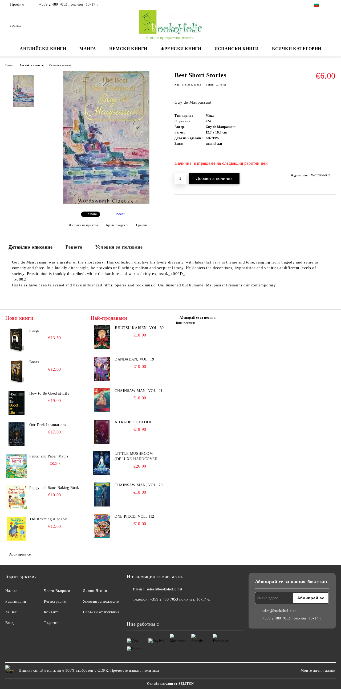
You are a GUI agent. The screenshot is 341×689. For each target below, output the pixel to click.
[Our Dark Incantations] (16, 434)
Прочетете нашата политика (134, 670)
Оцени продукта (116, 225)
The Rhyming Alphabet (48, 519)
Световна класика (60, 65)
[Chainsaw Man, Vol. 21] (102, 400)
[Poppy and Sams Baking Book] (16, 497)
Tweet (120, 214)
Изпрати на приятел (83, 225)
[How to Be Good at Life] (16, 403)
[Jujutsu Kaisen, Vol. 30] (102, 337)
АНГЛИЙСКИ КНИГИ (43, 48)
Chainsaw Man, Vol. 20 (139, 485)
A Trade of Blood (134, 422)
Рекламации (15, 601)
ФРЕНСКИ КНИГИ (181, 48)
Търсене (51, 623)
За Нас (11, 612)
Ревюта (74, 247)
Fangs (34, 331)
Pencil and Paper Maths (48, 456)
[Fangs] (16, 340)
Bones (34, 362)
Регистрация (55, 601)
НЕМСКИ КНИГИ (128, 48)
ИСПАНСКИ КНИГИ (236, 48)
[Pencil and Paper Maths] (16, 466)
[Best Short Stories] (106, 203)
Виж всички (185, 323)
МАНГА (87, 48)
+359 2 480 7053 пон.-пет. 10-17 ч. (69, 4)
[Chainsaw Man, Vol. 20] (102, 494)
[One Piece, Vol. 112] (102, 526)
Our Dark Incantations (47, 425)
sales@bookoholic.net (164, 589)
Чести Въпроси (57, 591)
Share (92, 214)
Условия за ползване (119, 247)
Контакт (51, 612)
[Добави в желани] (332, 165)
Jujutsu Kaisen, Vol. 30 (139, 328)
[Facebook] (333, 4)
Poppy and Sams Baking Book (54, 488)
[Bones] (16, 371)
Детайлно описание (31, 247)
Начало (9, 65)
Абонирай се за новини (198, 317)
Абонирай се (20, 554)
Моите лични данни (318, 670)
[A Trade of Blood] (102, 432)
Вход (9, 623)
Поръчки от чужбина (101, 612)
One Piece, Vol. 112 (134, 516)
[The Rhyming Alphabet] (16, 529)
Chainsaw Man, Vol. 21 (139, 391)
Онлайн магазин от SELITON (170, 684)
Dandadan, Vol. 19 (134, 359)
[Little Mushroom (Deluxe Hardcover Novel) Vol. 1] (102, 463)
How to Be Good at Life (49, 393)
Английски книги (31, 65)
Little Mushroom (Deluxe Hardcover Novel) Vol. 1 (136, 457)
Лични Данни (95, 591)
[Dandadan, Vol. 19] (102, 369)
